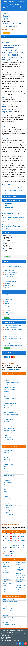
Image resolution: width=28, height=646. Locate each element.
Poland (22, 533)
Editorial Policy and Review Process (11, 640)
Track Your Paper (9, 285)
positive (5, 190)
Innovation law (8, 299)
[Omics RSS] (17, 7)
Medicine (6, 478)
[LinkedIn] (23, 643)
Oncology (6, 494)
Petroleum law (8, 310)
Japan (6, 545)
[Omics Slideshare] (20, 7)
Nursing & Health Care (9, 430)
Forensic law (8, 297)
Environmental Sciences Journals (13, 334)
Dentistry (6, 457)
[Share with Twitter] (7, 357)
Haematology (7, 468)
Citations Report (9, 279)
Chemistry (6, 391)
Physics (6, 435)
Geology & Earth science (9, 624)
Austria (22, 536)
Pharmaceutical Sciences (10, 433)
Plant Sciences (7, 437)
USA (5, 533)
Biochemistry (7, 380)
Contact (17, 4)
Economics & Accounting (10, 398)
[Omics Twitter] (10, 7)
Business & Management (10, 387)
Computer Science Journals (11, 327)
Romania (22, 547)
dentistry (12, 187)
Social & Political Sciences (10, 439)
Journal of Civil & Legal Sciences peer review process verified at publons (12, 225)
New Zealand (12, 552)
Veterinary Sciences (9, 442)
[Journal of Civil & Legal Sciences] (6, 16)
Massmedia (6, 622)
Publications (12, 1)
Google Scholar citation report (10, 213)
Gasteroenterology (8, 464)
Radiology (6, 512)
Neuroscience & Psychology (11, 428)
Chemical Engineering (9, 389)
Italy (5, 538)
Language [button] (6, 33)
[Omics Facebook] (7, 7)
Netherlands (6, 555)
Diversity (7, 306)
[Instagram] (25, 643)
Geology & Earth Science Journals (13, 338)
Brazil (5, 547)
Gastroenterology (7, 579)
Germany (6, 540)
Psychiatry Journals (9, 343)
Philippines (13, 557)
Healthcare (6, 471)
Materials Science (8, 419)
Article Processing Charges (11, 272)
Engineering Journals (10, 332)
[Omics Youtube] (24, 7)
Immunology (7, 473)
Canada (14, 536)
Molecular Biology (8, 482)
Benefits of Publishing (10, 276)
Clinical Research (8, 455)
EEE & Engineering (7, 613)
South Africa (12, 548)
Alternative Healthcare (5, 588)
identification (13, 190)
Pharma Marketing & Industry (10, 601)
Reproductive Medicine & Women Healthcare (20, 585)
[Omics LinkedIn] (14, 7)
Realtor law (7, 303)
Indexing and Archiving (10, 281)
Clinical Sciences (8, 394)
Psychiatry (6, 507)
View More (6, 256)
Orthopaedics (7, 498)
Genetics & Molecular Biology (11, 410)
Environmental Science (8, 610)
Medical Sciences (8, 423)
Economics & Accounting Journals (13, 329)
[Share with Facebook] (5, 357)
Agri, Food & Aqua (7, 604)
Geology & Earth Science (10, 412)
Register (11, 4)
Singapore (15, 545)
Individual (19, 187)
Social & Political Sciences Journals (13, 345)
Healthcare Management (6, 571)
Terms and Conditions (7, 637)
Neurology (6, 487)
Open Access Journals (13, 369)
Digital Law (7, 301)
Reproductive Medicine (9, 514)
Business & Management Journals (13, 325)
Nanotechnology (8, 426)
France (14, 540)
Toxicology (6, 519)
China (13, 538)
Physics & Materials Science (10, 608)
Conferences (21, 1)
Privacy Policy (5, 638)
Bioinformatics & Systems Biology (12, 382)
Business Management (8, 620)
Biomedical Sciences (9, 384)
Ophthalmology (8, 496)
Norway (22, 545)
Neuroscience (6, 574)
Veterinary (5, 615)
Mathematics (7, 421)
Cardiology (6, 452)
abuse (5, 193)
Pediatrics (6, 503)
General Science (8, 407)
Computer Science (8, 396)
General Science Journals (11, 336)
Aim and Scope (8, 264)
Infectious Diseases (9, 475)
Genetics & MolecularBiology (7, 582)
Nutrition (6, 491)
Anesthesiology (8, 450)
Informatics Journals (10, 340)
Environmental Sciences (10, 403)
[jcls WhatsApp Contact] (14, 9)
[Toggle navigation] (4, 36)
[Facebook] (17, 643)
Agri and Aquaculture (9, 378)
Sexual (20, 190)
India (13, 543)
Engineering (7, 400)
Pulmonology (7, 510)
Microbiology (7, 480)
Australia (6, 536)
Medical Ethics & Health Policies (19, 578)
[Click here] (4, 7)
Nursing (6, 489)
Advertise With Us (9, 274)
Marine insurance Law (10, 308)
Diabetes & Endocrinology (10, 461)
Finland (22, 538)
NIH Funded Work (9, 283)
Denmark (22, 540)
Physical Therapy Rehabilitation (19, 570)
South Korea (5, 550)
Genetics (6, 466)
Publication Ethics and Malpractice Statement (13, 267)
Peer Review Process (10, 270)
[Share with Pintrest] (12, 357)
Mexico (22, 543)
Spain (13, 533)
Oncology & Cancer (20, 562)
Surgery (6, 516)
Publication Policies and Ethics (12, 200)
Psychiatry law (8, 312)
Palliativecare (18, 581)
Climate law (7, 294)
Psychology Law (9, 314)
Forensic (6, 187)
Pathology (6, 500)
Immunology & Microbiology (11, 414)
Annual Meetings (14, 529)
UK (5, 543)
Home (5, 1)
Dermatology (7, 459)
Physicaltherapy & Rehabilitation (12, 505)
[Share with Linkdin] (9, 357)
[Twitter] (20, 643)
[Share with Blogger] (14, 357)
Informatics (7, 417)
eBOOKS (7, 288)
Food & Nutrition (8, 405)
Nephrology (7, 484)
